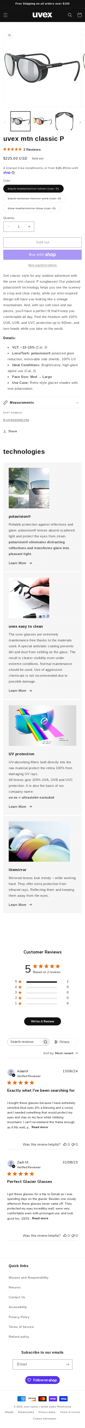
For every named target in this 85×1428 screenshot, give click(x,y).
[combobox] (60, 1053)
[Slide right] (80, 122)
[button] (5, 15)
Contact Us (17, 1297)
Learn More (17, 563)
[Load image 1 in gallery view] (20, 121)
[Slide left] (5, 122)
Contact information (44, 1418)
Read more (40, 1127)
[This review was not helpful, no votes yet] (73, 1144)
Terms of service (70, 1412)
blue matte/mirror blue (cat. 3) (34, 209)
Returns (14, 1287)
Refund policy (19, 1336)
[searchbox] (24, 1041)
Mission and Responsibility (29, 1277)
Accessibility (18, 1307)
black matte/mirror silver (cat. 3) (36, 190)
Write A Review (42, 1021)
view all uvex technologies (42, 921)
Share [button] (12, 431)
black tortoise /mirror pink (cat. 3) (37, 199)
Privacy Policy (19, 1317)
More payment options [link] (42, 265)
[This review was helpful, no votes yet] (64, 1144)
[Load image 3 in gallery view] (64, 121)
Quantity (9, 218)
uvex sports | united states (40, 1406)
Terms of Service (21, 1327)
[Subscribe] (67, 1364)
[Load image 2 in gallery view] (42, 121)
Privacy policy (47, 1412)
